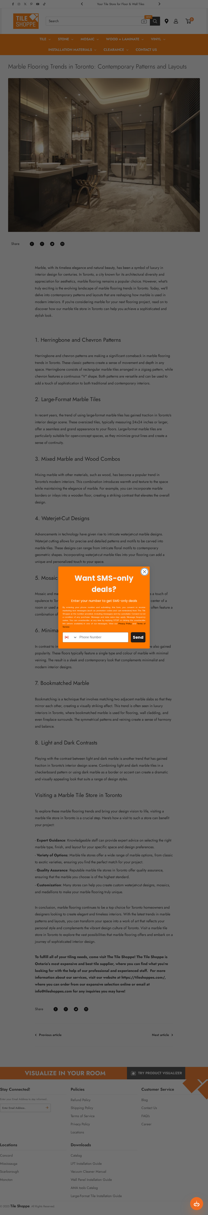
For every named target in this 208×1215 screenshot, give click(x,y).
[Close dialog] (144, 571)
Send (138, 637)
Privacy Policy (125, 623)
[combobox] (70, 637)
